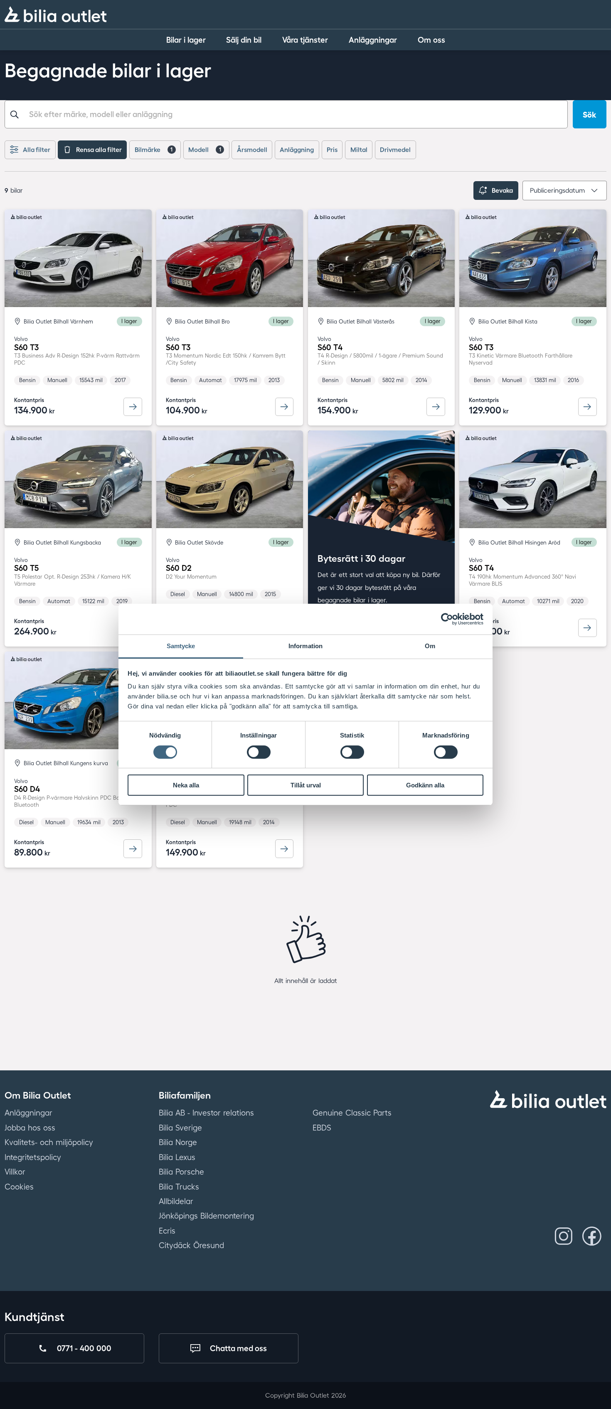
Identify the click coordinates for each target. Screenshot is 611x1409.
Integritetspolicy (33, 1157)
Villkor (15, 1172)
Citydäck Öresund (191, 1245)
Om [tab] (430, 645)
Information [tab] (305, 645)
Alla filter (36, 149)
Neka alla (186, 785)
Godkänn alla (425, 785)
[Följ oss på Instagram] (563, 1236)
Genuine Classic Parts (352, 1113)
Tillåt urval (306, 785)
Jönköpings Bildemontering (206, 1216)
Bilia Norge (178, 1142)
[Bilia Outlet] (55, 14)
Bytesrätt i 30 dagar (362, 558)
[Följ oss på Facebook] (592, 1236)
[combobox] (286, 114)
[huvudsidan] (548, 1099)
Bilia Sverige (180, 1128)
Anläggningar (28, 1113)
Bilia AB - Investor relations (206, 1113)
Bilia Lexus (177, 1157)
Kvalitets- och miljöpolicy (49, 1142)
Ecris (167, 1231)
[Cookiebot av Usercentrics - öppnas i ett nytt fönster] (447, 619)
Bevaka (502, 190)
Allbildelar (176, 1201)
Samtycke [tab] (181, 645)
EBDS (322, 1128)
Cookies (19, 1186)
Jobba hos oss (30, 1128)
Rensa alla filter (99, 149)
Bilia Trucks (179, 1186)
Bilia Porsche (181, 1172)
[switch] (259, 752)
